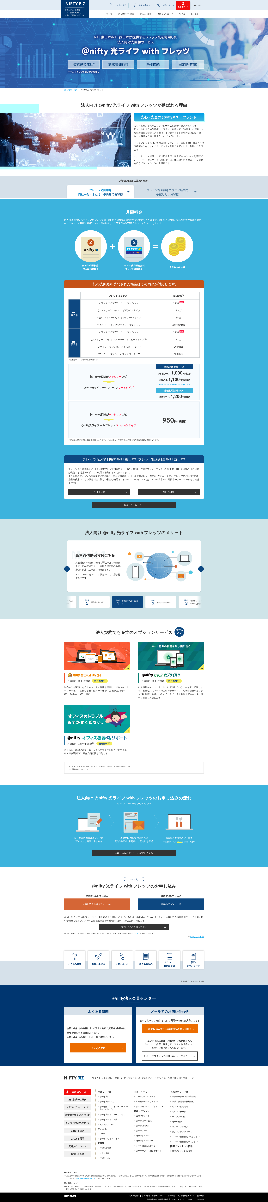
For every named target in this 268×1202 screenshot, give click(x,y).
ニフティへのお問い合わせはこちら (170, 1056)
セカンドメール (143, 1135)
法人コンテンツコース (182, 1131)
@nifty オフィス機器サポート (148, 1150)
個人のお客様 (197, 936)
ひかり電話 (104, 1152)
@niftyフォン (105, 1157)
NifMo (102, 1133)
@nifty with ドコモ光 (108, 1119)
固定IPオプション (143, 1115)
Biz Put (182, 14)
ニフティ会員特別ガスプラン (185, 1141)
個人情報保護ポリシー (186, 1195)
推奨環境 (171, 1195)
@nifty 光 (104, 1096)
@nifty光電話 (105, 1147)
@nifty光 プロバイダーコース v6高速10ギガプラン (114, 1108)
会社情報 (194, 14)
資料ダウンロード (165, 14)
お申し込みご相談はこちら (134, 926)
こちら (179, 841)
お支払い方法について (77, 1107)
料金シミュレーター (134, 505)
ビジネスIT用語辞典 (169, 963)
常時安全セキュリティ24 (147, 1101)
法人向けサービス (71, 89)
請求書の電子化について (77, 1115)
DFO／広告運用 (179, 1116)
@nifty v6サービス (144, 1120)
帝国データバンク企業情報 (184, 1096)
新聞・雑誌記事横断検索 (183, 1101)
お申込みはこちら (125, 581)
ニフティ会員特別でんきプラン (186, 1136)
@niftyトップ (197, 5)
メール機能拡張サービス (146, 1145)
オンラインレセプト (181, 1126)
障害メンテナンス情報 (182, 1150)
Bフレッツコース (107, 1124)
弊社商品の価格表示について (87, 1178)
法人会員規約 (146, 964)
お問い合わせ (168, 5)
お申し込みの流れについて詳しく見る (134, 853)
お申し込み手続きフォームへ (97, 904)
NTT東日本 (99, 491)
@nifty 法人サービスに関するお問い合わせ (169, 1028)
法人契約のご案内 (77, 1099)
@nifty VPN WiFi (143, 1125)
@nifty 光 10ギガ (107, 1101)
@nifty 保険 (177, 1121)
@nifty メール (142, 1130)
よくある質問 (120, 5)
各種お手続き (144, 5)
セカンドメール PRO (145, 1140)
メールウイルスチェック (146, 1096)
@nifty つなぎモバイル (109, 1138)
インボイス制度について (77, 1122)
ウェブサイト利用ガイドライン (153, 1195)
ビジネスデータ (179, 1111)
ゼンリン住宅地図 (180, 1106)
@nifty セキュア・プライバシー (149, 1106)
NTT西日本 (168, 491)
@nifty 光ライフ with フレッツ (113, 1114)
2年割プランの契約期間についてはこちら (174, 384)
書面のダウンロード (171, 904)
